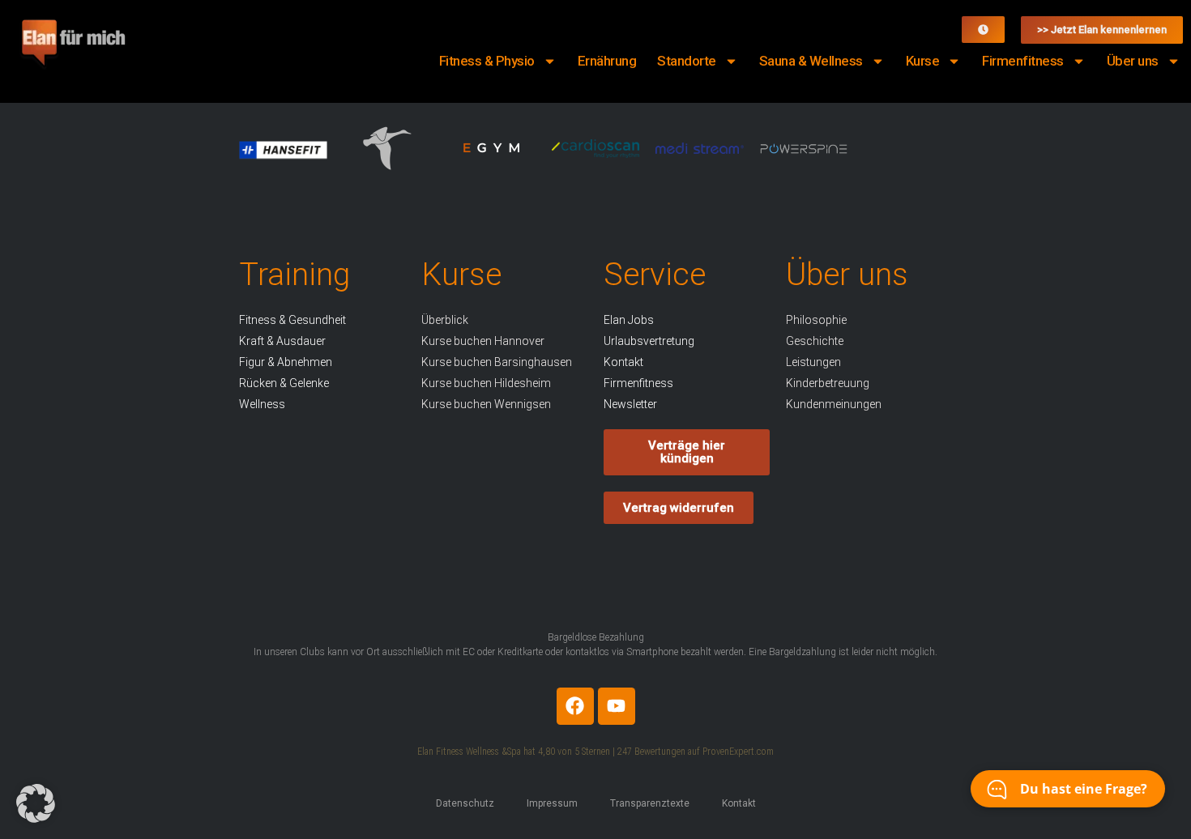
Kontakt (739, 803)
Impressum (552, 803)
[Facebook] (575, 706)
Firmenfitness (1023, 61)
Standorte (686, 61)
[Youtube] (616, 706)
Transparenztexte (649, 803)
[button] (35, 803)
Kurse (923, 61)
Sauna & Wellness (811, 61)
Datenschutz (465, 803)
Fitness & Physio (487, 61)
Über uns (1133, 61)
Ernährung (607, 61)
